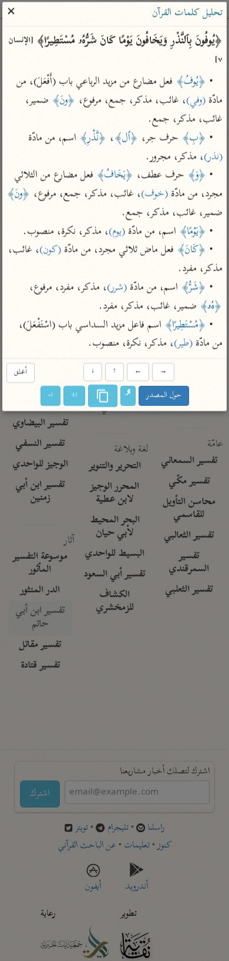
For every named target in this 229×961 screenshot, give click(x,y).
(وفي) (196, 101)
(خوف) (154, 194)
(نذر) (213, 157)
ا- (50, 396)
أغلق (20, 372)
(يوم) (117, 232)
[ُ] (128, 396)
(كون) (50, 251)
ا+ (74, 396)
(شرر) (117, 288)
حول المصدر (163, 396)
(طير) (183, 344)
